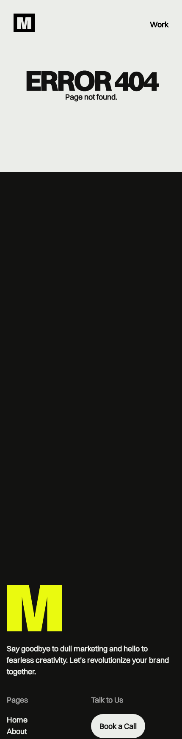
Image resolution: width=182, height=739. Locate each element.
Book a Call (118, 726)
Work (159, 24)
